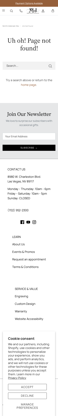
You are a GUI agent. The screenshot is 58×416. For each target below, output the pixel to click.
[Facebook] (22, 222)
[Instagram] (34, 222)
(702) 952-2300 (18, 210)
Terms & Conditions (25, 267)
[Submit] (50, 65)
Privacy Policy (17, 378)
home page (28, 85)
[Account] (43, 10)
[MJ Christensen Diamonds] (33, 11)
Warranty (21, 311)
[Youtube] (28, 222)
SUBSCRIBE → (28, 147)
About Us (18, 244)
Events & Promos (23, 252)
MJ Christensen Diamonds (11, 26)
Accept (27, 387)
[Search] (11, 10)
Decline (27, 396)
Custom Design (25, 304)
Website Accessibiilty (29, 319)
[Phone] (20, 10)
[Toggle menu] (3, 10)
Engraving (21, 296)
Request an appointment (29, 259)
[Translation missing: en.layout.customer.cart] (52, 10)
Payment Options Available (29, 3)
